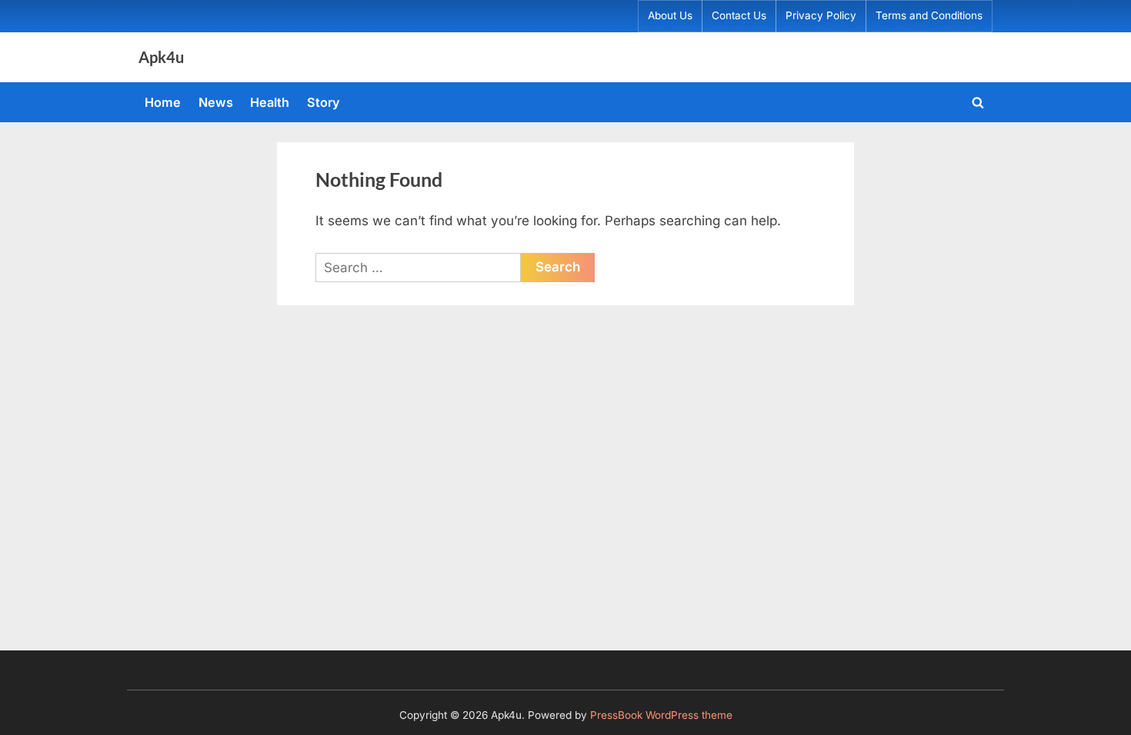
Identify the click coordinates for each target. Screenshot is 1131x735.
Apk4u (161, 57)
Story (323, 102)
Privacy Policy (821, 15)
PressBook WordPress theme (661, 715)
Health (269, 102)
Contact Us (739, 15)
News (216, 102)
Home (163, 102)
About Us (670, 15)
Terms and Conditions (929, 15)
